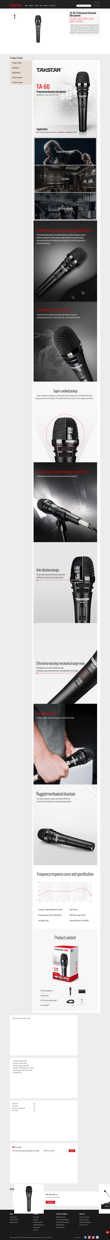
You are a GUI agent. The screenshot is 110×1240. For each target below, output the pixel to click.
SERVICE (36, 5)
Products (36, 1214)
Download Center (60, 1225)
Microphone (36, 1217)
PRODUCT (31, 5)
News (11, 1214)
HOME (26, 5)
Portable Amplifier (37, 1222)
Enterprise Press (14, 1220)
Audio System (36, 1227)
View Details (50, 1202)
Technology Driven (83, 1220)
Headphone (35, 1220)
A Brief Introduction (84, 1217)
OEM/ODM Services (61, 1217)
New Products (13, 1217)
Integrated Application (38, 1225)
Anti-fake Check (60, 1227)
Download (72, 1151)
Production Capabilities (85, 1222)
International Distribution (62, 1222)
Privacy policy (77, 1237)
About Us (82, 1214)
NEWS (41, 5)
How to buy (97, 6)
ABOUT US (46, 5)
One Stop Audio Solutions (62, 1220)
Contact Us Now (83, 1225)
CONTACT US (53, 5)
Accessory (35, 1230)
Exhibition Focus (14, 1222)
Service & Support (61, 1214)
